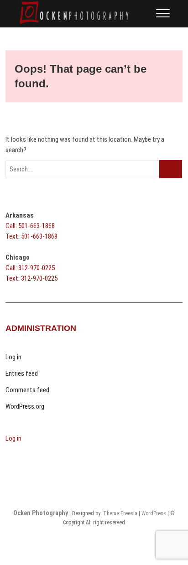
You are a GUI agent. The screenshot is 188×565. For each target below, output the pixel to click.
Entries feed (21, 373)
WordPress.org (24, 406)
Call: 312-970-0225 (30, 268)
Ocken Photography (40, 513)
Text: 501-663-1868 (31, 236)
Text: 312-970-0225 (31, 278)
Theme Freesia (120, 513)
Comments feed (27, 390)
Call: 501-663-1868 (30, 226)
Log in (13, 357)
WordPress (153, 513)
